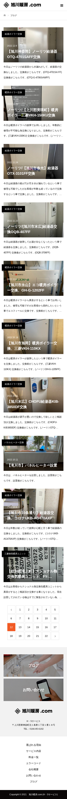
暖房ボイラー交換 (13, 92)
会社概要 (34, 769)
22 (46, 636)
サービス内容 (33, 751)
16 (46, 627)
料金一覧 (34, 757)
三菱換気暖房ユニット (15, 553)
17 (55, 627)
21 (37, 636)
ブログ (33, 781)
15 (37, 627)
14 (28, 627)
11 (55, 618)
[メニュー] (61, 5)
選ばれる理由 (33, 744)
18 (11, 636)
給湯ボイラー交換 (13, 34)
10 (46, 618)
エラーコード (33, 763)
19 (20, 636)
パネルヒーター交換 (14, 442)
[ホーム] (5, 15)
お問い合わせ (33, 775)
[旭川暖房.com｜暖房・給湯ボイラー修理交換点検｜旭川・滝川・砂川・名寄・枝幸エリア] (30, 5)
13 (20, 627)
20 (28, 636)
